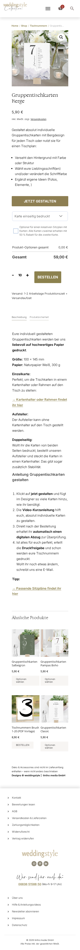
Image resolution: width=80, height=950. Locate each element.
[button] (61, 37)
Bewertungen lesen (23, 804)
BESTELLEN (48, 277)
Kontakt (16, 797)
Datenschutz (19, 925)
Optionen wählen (21, 680)
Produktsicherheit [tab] (39, 317)
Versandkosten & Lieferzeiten (29, 818)
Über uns (17, 897)
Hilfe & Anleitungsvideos (26, 904)
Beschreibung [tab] (19, 317)
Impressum (18, 918)
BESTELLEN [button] (22, 744)
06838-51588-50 (29, 884)
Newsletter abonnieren (25, 911)
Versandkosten (38, 119)
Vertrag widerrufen (23, 838)
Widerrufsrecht (21, 831)
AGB (14, 811)
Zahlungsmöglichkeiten (25, 824)
